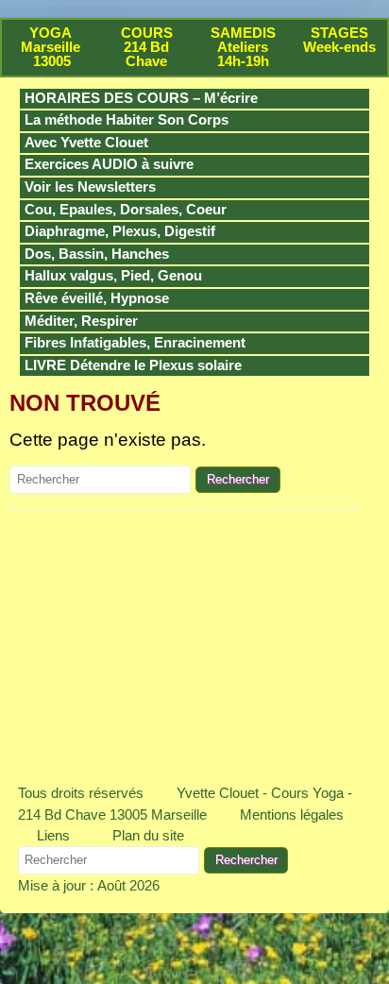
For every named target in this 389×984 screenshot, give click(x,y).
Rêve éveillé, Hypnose (97, 298)
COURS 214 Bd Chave (147, 47)
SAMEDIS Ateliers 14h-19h (243, 47)
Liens (53, 835)
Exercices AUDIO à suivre (109, 164)
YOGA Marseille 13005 (50, 47)
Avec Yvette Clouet (86, 142)
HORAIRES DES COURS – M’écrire (141, 98)
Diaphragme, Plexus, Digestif (120, 231)
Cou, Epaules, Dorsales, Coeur (126, 209)
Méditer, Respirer (81, 321)
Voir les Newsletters (90, 187)
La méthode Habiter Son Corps (126, 119)
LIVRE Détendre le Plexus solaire (133, 365)
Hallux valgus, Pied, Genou (113, 275)
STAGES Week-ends (339, 40)
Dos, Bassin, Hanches (97, 254)
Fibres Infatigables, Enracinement (135, 342)
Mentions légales (292, 814)
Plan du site (148, 835)
